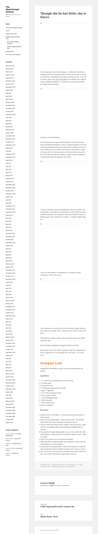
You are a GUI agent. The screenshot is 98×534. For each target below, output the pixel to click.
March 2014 (9, 261)
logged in (52, 485)
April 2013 (9, 294)
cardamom (43, 466)
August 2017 (9, 160)
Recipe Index (9, 51)
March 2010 (9, 398)
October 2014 (10, 239)
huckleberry (54, 466)
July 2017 (8, 163)
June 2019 (8, 117)
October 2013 (10, 276)
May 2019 (8, 120)
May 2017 (8, 169)
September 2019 (10, 114)
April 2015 (9, 227)
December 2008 (10, 413)
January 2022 (9, 69)
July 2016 (8, 200)
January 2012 (9, 340)
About (7, 31)
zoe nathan (71, 466)
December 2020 (10, 81)
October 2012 (10, 313)
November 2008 (10, 416)
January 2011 (9, 377)
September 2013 (10, 279)
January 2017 (9, 181)
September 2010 (10, 389)
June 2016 (8, 203)
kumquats (62, 466)
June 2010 (8, 395)
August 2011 (9, 355)
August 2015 (9, 215)
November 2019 (10, 108)
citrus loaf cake (61, 79)
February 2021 (10, 75)
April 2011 (9, 367)
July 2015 (8, 218)
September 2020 (10, 87)
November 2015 (10, 209)
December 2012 (10, 306)
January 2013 (9, 303)
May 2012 (8, 328)
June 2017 (8, 166)
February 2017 (10, 178)
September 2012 (10, 316)
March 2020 (9, 99)
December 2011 (10, 343)
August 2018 (9, 148)
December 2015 (10, 206)
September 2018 (10, 145)
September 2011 (10, 352)
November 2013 (10, 273)
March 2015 (9, 230)
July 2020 (8, 93)
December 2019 (10, 105)
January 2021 (9, 78)
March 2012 (9, 334)
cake (81, 465)
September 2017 (10, 157)
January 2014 (9, 267)
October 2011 (10, 349)
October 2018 (10, 142)
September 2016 (10, 194)
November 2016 (10, 188)
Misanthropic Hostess (59, 465)
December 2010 (10, 380)
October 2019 (10, 111)
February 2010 (10, 401)
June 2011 (8, 361)
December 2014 (10, 233)
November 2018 (10, 139)
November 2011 (10, 346)
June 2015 (8, 221)
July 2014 (8, 249)
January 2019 (9, 133)
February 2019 (10, 130)
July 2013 (8, 285)
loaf (66, 466)
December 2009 (10, 407)
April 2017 (9, 172)
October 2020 (10, 84)
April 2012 (9, 331)
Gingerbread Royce (11, 34)
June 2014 (8, 252)
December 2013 (10, 270)
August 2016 (9, 197)
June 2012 (8, 325)
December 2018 (10, 136)
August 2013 (9, 282)
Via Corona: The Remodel (13, 54)
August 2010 (9, 392)
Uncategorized (72, 465)
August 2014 (9, 245)
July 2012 (8, 322)
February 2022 (10, 66)
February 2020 (10, 102)
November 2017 (10, 154)
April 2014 (9, 258)
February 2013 (10, 300)
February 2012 (10, 337)
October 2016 (10, 191)
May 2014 (8, 255)
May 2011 (8, 364)
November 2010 (10, 383)
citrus (49, 466)
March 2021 (9, 72)
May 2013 (8, 291)
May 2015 (8, 224)
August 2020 (9, 90)
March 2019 (9, 127)
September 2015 (10, 212)
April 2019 (9, 124)
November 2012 (10, 310)
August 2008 (9, 422)
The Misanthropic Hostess (12, 9)
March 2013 (9, 297)
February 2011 (10, 374)
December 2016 (10, 184)
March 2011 (9, 371)
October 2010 (10, 386)
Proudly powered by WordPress (49, 530)
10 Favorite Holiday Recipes (14, 28)
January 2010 (9, 404)
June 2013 (8, 288)
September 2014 (10, 242)
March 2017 (9, 175)
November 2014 (10, 236)
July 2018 (8, 151)
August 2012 (9, 319)
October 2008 (10, 419)
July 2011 (8, 358)
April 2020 (9, 96)
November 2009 (10, 410)
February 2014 (10, 264)
